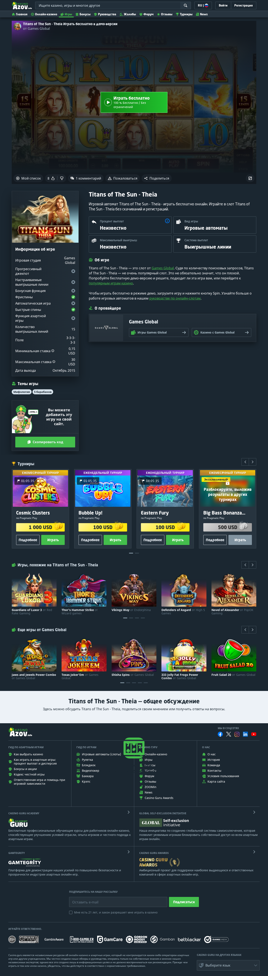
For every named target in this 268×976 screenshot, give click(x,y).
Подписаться (184, 902)
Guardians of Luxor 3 (32, 611)
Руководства (107, 14)
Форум (148, 14)
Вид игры (191, 221)
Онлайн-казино (46, 14)
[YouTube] (253, 734)
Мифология (21, 392)
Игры (68, 14)
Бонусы (85, 14)
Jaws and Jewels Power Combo (34, 676)
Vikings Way (131, 610)
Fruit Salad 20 (233, 674)
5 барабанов (43, 392)
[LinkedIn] (245, 734)
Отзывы (166, 14)
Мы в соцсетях (228, 728)
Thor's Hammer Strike (80, 611)
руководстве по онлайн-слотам (175, 298)
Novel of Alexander (232, 611)
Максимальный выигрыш (118, 240)
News (204, 14)
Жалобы (130, 14)
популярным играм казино (111, 283)
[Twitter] (228, 734)
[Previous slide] (245, 462)
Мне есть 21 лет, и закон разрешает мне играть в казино (115, 912)
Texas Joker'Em (80, 676)
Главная (21, 14)
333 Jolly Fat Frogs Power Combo (179, 676)
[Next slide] (252, 462)
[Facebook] (220, 734)
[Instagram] (237, 734)
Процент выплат (112, 221)
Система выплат (196, 240)
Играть (53, 540)
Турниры (186, 14)
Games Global (163, 268)
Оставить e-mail (82, 899)
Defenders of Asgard (183, 611)
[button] (157, 178)
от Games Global (36, 28)
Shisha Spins (133, 674)
